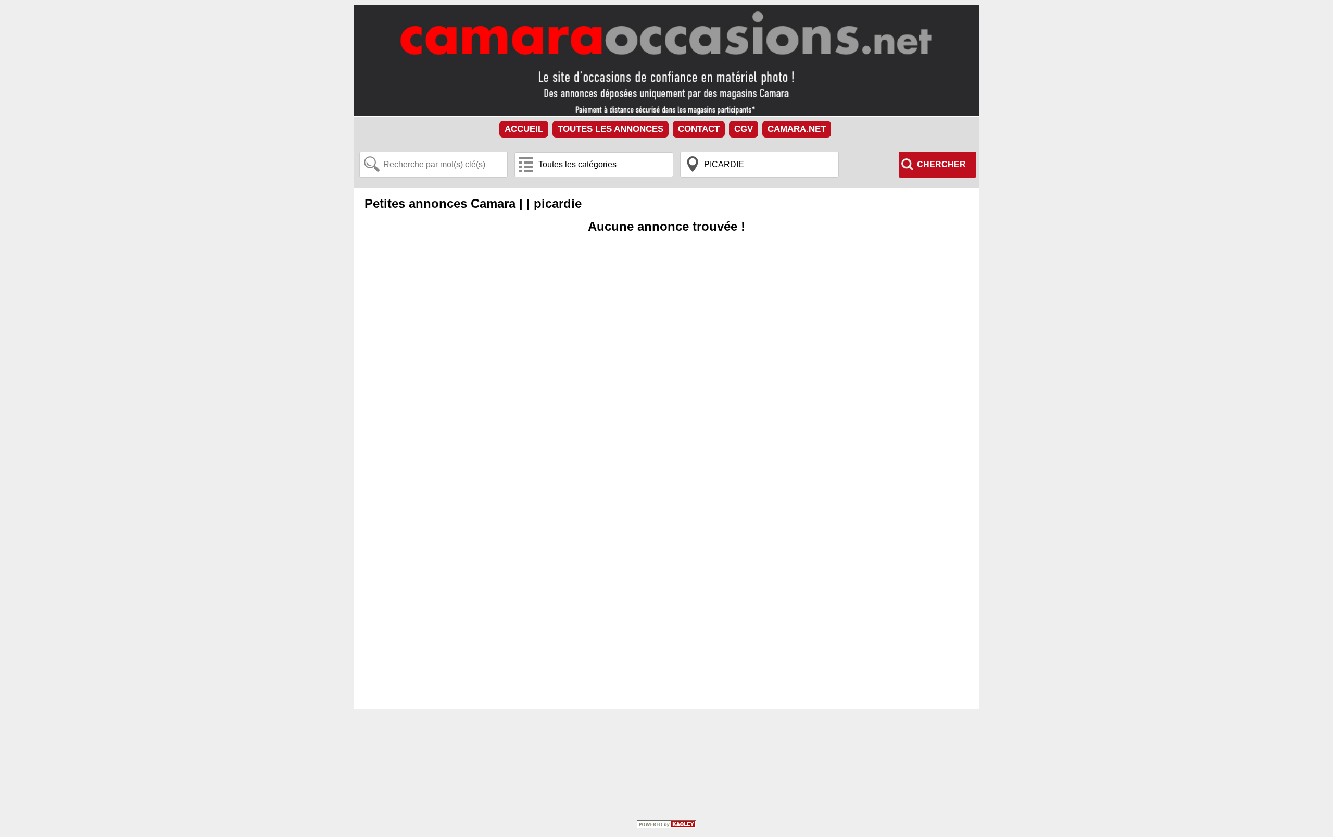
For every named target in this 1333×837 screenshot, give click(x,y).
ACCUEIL (524, 129)
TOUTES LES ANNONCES (610, 129)
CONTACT (699, 129)
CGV (743, 129)
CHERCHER (941, 164)
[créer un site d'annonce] (666, 825)
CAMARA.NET (797, 129)
